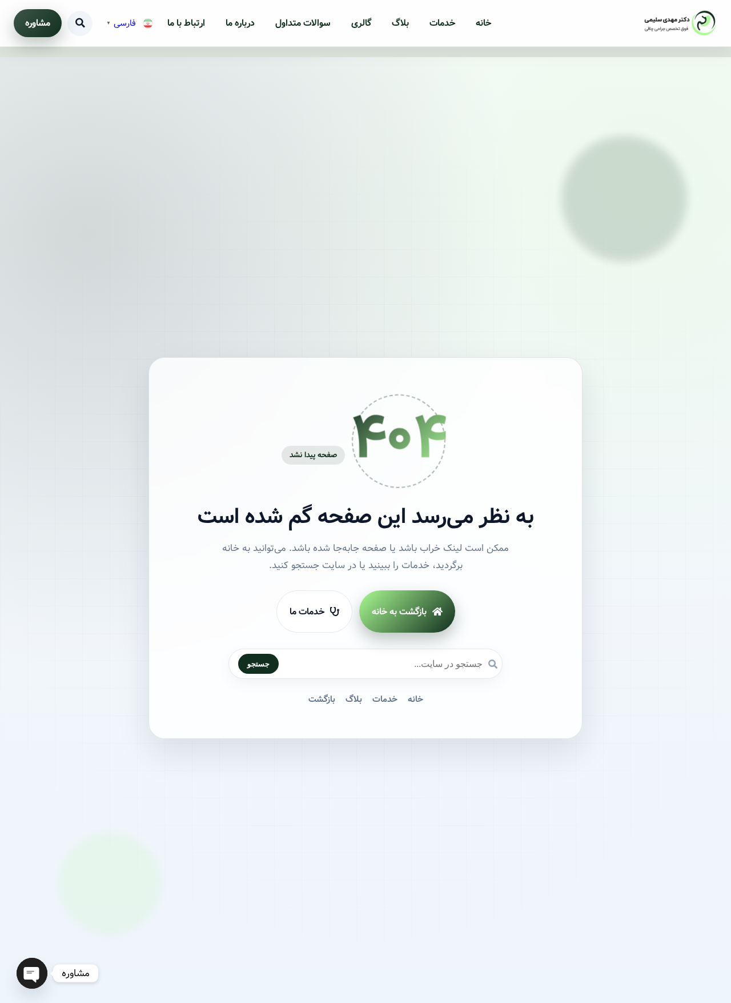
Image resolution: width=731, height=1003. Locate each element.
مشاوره (37, 23)
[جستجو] (80, 23)
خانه (483, 23)
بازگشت (321, 700)
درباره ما (240, 23)
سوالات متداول (303, 23)
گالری (361, 23)
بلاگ (400, 23)
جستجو (258, 664)
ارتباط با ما (186, 23)
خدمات (442, 23)
